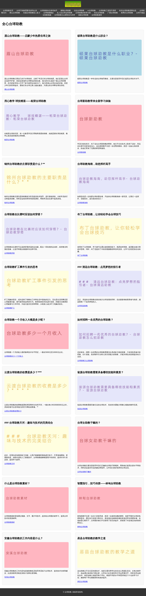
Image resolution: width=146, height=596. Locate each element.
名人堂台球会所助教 (64, 13)
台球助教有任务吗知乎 (48, 10)
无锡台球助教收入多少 (31, 13)
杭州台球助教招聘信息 (127, 10)
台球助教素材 (9, 522)
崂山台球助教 (15, 13)
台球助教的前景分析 (83, 13)
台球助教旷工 (9, 308)
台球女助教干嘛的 (84, 472)
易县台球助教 (82, 581)
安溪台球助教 (9, 577)
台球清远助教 (82, 306)
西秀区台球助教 (127, 13)
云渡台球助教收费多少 (12, 411)
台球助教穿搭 (9, 253)
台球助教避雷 (97, 15)
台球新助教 (81, 152)
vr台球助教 (91, 10)
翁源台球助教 (82, 409)
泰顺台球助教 (65, 10)
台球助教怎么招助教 (85, 361)
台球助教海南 (82, 203)
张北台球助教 (99, 13)
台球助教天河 (9, 464)
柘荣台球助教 (9, 140)
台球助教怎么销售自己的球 (64, 15)
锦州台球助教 (9, 203)
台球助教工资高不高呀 (107, 10)
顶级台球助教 (83, 15)
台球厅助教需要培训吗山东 (26, 10)
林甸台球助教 (82, 527)
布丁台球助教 (82, 255)
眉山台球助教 (9, 89)
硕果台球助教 (82, 83)
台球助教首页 (8, 10)
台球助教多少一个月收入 (13, 356)
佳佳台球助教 (79, 10)
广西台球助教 (113, 13)
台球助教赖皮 (48, 13)
